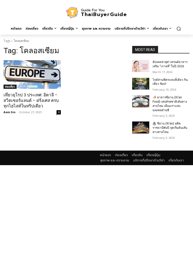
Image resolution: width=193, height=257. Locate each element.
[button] (178, 28)
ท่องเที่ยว (10, 86)
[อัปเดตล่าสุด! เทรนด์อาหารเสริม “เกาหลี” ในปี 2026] (140, 66)
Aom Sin (10, 112)
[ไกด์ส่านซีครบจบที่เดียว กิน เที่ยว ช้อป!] (140, 84)
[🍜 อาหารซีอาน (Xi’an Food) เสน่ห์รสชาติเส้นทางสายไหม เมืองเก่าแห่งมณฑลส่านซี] (140, 101)
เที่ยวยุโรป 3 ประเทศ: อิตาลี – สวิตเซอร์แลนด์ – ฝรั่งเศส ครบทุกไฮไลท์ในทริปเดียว (31, 100)
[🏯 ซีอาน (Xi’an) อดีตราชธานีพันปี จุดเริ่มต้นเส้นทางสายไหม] (140, 127)
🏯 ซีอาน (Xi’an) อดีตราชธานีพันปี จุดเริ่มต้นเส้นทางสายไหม (170, 128)
